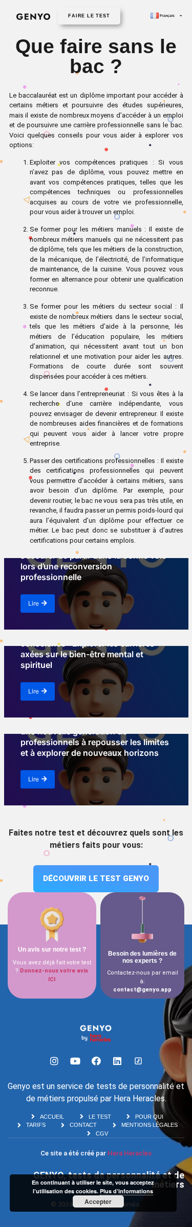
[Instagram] (54, 1061)
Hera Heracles (130, 1153)
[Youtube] (75, 1061)
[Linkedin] (117, 1061)
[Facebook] (96, 1061)
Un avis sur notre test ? (52, 949)
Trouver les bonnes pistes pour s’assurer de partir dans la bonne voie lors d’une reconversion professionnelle (93, 561)
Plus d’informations (126, 1191)
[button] (89, 16)
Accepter (98, 1201)
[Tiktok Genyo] (138, 1061)
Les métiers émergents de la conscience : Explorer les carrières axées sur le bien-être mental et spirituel (87, 648)
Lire (33, 603)
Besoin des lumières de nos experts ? (142, 957)
